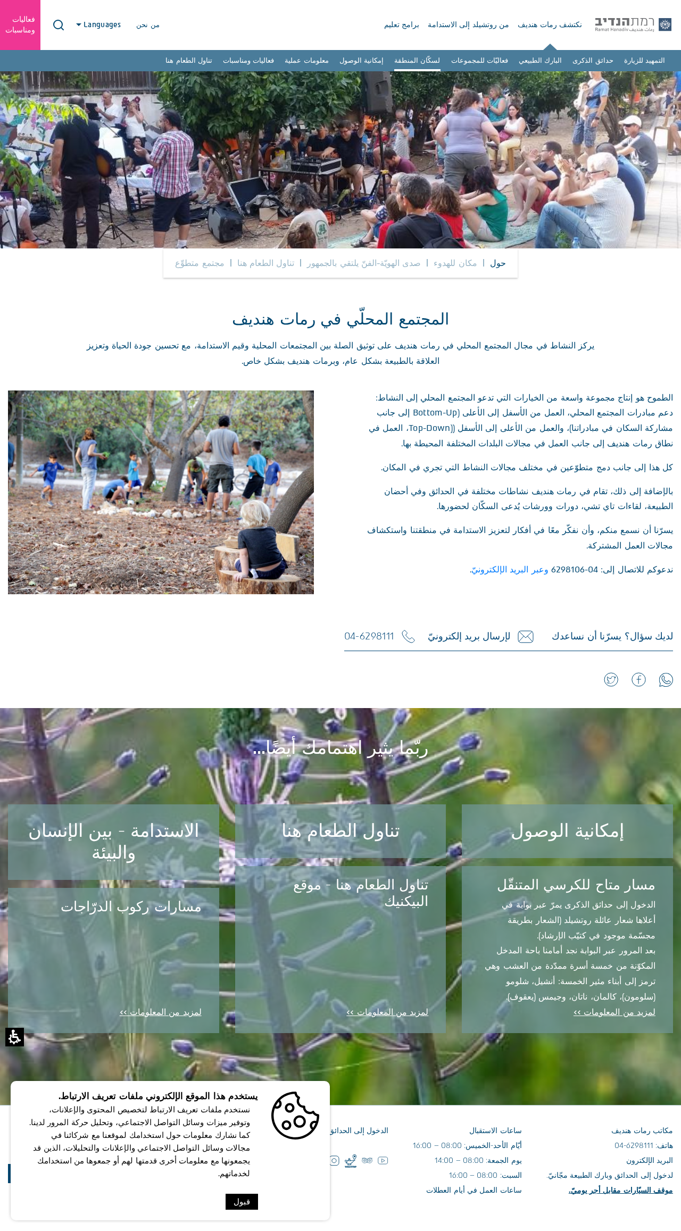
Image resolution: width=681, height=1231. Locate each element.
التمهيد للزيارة (644, 60)
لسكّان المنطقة (417, 60)
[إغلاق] (58, 25)
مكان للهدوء (455, 263)
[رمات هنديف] (633, 25)
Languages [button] (103, 25)
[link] (666, 680)
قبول (242, 1202)
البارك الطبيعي (540, 60)
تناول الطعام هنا (188, 60)
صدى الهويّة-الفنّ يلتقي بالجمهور (364, 263)
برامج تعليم (401, 24)
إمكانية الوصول (361, 60)
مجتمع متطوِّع (199, 263)
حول (498, 263)
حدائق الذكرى (592, 60)
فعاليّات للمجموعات (479, 60)
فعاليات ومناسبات (248, 60)
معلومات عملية (306, 60)
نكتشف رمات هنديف (550, 24)
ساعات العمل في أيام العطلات (473, 1190)
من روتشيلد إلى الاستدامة (468, 24)
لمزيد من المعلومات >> (614, 1012)
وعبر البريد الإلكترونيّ (510, 569)
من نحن (147, 25)
